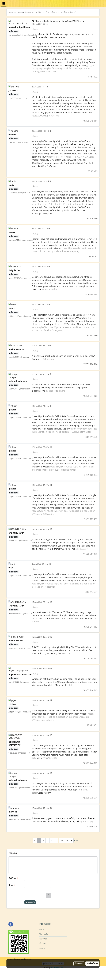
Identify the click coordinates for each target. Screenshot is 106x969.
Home (41, 929)
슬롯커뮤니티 (86, 821)
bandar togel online (55, 390)
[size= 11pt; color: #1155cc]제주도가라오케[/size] (71, 156)
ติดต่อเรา (42, 948)
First (30, 840)
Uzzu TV (66, 653)
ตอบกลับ (31, 902)
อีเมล (12, 885)
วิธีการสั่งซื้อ (43, 934)
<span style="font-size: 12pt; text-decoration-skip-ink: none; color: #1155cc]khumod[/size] (63, 716)
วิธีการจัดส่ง (43, 939)
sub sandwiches (50, 289)
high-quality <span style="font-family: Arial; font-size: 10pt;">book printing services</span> (63, 68)
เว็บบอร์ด (42, 944)
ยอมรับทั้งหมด (92, 963)
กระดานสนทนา (16, 12)
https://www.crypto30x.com (45, 115)
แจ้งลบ (35, 29)
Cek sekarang (49, 359)
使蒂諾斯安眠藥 (50, 758)
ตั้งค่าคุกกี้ (78, 963)
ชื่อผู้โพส (13, 878)
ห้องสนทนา (30, 12)
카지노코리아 (82, 548)
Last (76, 840)
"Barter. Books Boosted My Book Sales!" (57, 12)
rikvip (70, 685)
